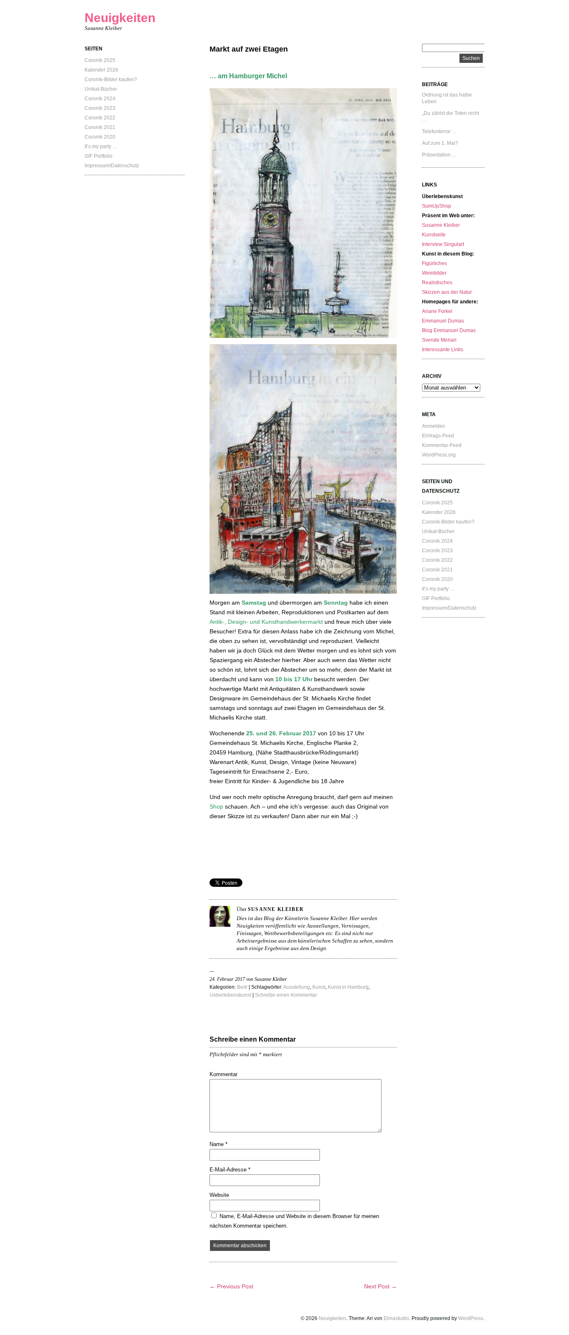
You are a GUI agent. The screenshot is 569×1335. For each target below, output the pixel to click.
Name (218, 1144)
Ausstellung (296, 987)
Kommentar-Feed (442, 445)
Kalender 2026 (101, 70)
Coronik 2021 (100, 127)
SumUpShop (436, 206)
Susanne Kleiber (441, 225)
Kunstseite (434, 235)
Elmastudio (396, 1318)
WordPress (470, 1318)
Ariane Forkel (437, 311)
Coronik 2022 (100, 118)
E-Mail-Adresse (230, 1169)
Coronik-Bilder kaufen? (111, 79)
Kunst (318, 987)
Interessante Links (442, 349)
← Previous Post (231, 1286)
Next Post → (380, 1286)
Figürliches (434, 263)
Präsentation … (439, 155)
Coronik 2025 (100, 60)
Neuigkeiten (120, 18)
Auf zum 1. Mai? (440, 143)
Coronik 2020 (100, 137)
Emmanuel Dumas (443, 321)
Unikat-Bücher (101, 89)
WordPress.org (439, 455)
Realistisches (437, 282)
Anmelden (433, 426)
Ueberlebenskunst (230, 995)
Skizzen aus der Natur (447, 292)
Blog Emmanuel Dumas (449, 330)
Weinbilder (434, 273)
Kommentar (223, 1074)
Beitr (242, 987)
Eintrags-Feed (438, 436)
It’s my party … (101, 146)
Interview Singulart (443, 244)
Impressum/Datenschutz (112, 166)
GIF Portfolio (98, 156)
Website (219, 1195)
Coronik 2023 (100, 108)
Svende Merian (439, 340)
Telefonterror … (439, 131)
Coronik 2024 (100, 99)
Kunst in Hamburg (348, 987)
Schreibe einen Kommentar (286, 995)
